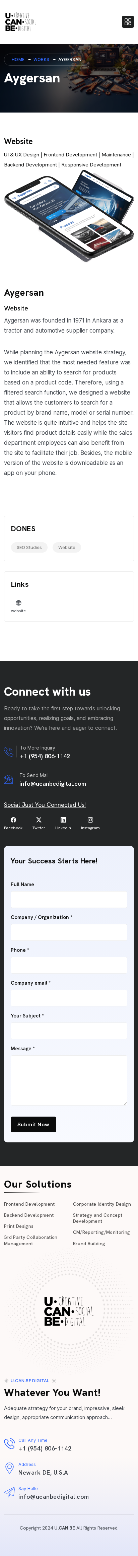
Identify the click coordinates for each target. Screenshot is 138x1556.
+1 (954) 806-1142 (45, 756)
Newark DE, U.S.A (43, 1472)
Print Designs (18, 1226)
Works (41, 59)
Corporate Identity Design (102, 1204)
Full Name (22, 884)
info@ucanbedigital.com (52, 783)
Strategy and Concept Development (98, 1218)
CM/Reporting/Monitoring (101, 1232)
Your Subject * (27, 1015)
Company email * (31, 983)
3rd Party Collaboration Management (31, 1240)
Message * (23, 1048)
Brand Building (89, 1244)
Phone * (20, 950)
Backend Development (29, 1215)
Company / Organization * (41, 917)
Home (18, 59)
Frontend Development (29, 1204)
